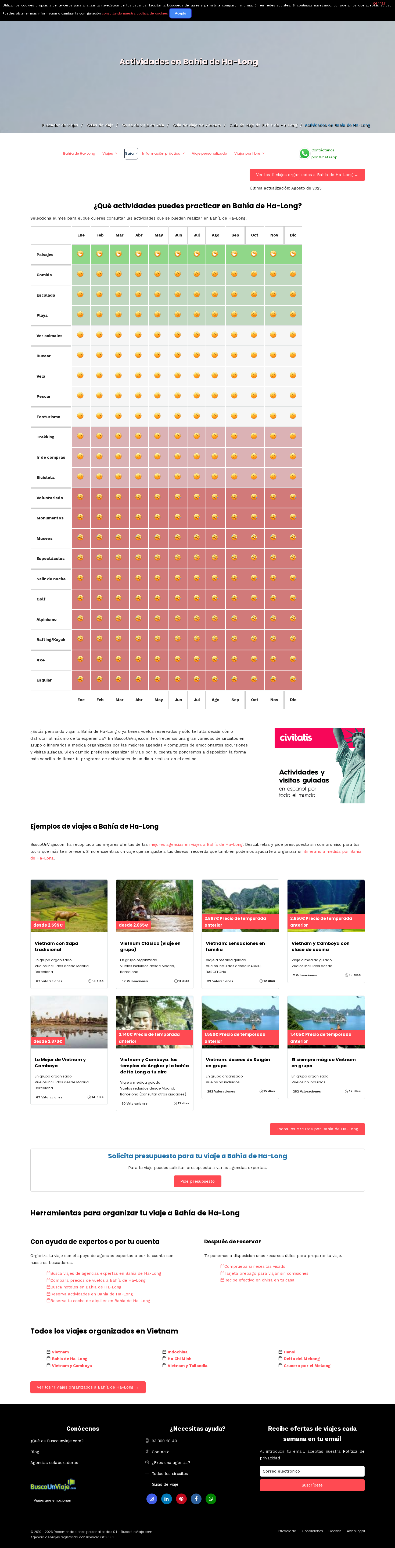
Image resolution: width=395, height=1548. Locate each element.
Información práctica (161, 153)
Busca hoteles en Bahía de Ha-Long (86, 1287)
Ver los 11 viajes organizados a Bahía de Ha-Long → (307, 174)
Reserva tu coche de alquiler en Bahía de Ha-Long (100, 1300)
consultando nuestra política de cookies (135, 13)
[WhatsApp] (211, 1499)
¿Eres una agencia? (171, 1462)
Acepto (180, 13)
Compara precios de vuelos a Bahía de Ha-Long (98, 1280)
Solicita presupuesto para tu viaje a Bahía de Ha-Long (197, 1156)
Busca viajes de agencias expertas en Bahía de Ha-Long (106, 1273)
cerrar (379, 3)
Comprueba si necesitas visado (254, 1266)
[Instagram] (151, 1499)
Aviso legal (356, 1531)
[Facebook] (196, 1499)
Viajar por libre (247, 153)
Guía (129, 153)
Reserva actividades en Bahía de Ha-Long (92, 1294)
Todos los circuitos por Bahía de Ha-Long (317, 1129)
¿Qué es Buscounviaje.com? (57, 1440)
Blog (34, 1451)
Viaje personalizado (209, 153)
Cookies (335, 1531)
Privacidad (287, 1531)
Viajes (107, 153)
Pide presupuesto (197, 1181)
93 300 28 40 (164, 1440)
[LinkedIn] (166, 1499)
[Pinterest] (181, 1499)
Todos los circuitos (170, 1473)
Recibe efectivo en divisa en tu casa (259, 1280)
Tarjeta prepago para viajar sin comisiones (266, 1273)
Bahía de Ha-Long (79, 153)
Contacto (161, 1451)
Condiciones (312, 1531)
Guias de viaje (165, 1484)
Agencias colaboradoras (54, 1462)
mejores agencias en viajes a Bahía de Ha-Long (196, 844)
